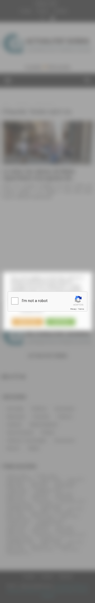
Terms (81, 309)
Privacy (73, 309)
